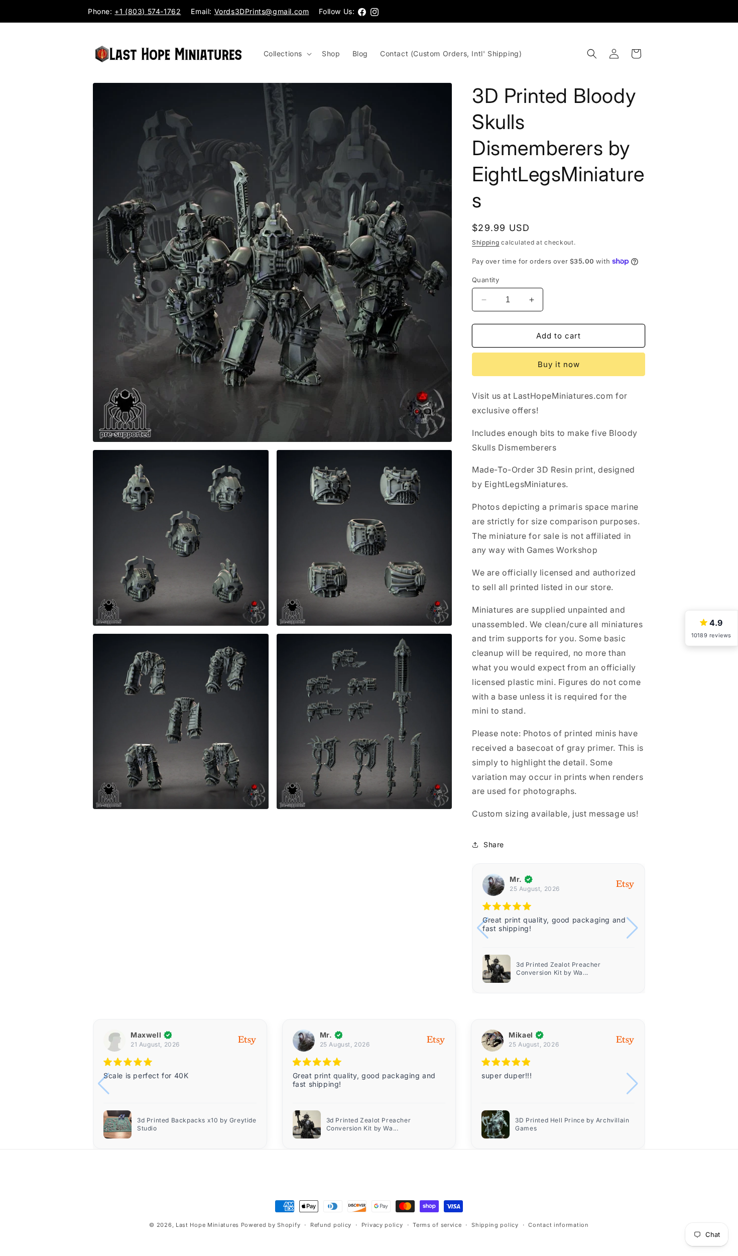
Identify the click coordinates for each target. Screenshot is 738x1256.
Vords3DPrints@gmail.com (261, 11)
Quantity (485, 280)
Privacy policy (382, 1224)
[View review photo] (117, 1124)
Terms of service (437, 1224)
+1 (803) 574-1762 (147, 11)
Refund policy (330, 1224)
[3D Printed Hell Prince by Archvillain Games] (496, 969)
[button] (287, 53)
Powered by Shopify (271, 1224)
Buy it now (559, 364)
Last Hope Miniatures (207, 1224)
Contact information (558, 1224)
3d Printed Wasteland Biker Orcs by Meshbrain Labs (570, 1124)
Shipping (486, 242)
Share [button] (493, 844)
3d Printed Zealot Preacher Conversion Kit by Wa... (179, 1124)
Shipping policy (495, 1224)
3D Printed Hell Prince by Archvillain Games (573, 968)
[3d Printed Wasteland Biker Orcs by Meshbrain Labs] (495, 1124)
